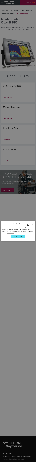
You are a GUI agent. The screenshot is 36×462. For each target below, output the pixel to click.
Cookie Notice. (10, 233)
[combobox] (28, 225)
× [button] (32, 224)
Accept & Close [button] (18, 236)
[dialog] (18, 231)
